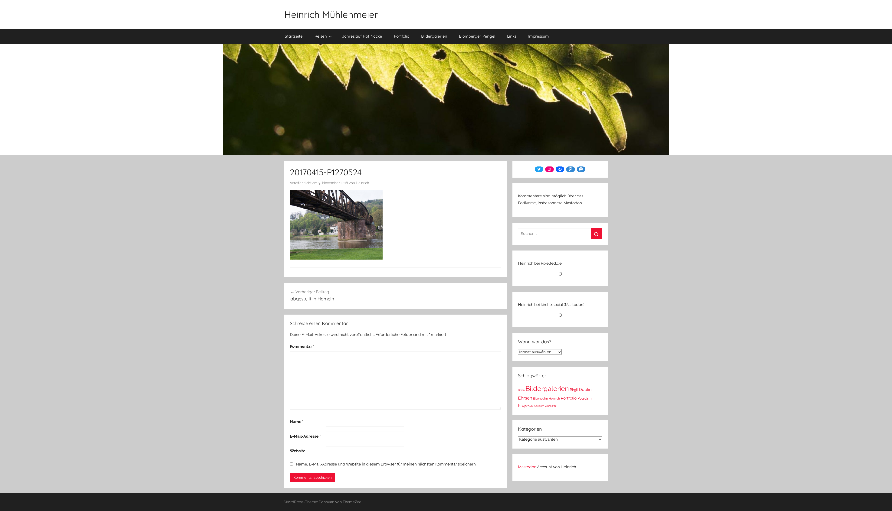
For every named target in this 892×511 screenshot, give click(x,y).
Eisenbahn (540, 398)
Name (297, 421)
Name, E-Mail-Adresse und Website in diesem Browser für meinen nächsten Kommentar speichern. (386, 464)
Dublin (585, 389)
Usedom (539, 405)
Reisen (321, 36)
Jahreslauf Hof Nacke (362, 36)
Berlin (521, 390)
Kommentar (302, 346)
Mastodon (527, 467)
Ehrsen (525, 398)
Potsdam (584, 398)
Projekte (525, 405)
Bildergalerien (434, 36)
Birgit (574, 390)
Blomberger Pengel (477, 36)
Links (511, 36)
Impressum (538, 36)
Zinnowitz (550, 405)
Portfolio (401, 36)
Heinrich (362, 183)
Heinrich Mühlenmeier (331, 14)
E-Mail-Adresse (305, 436)
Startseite (294, 36)
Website (297, 451)
